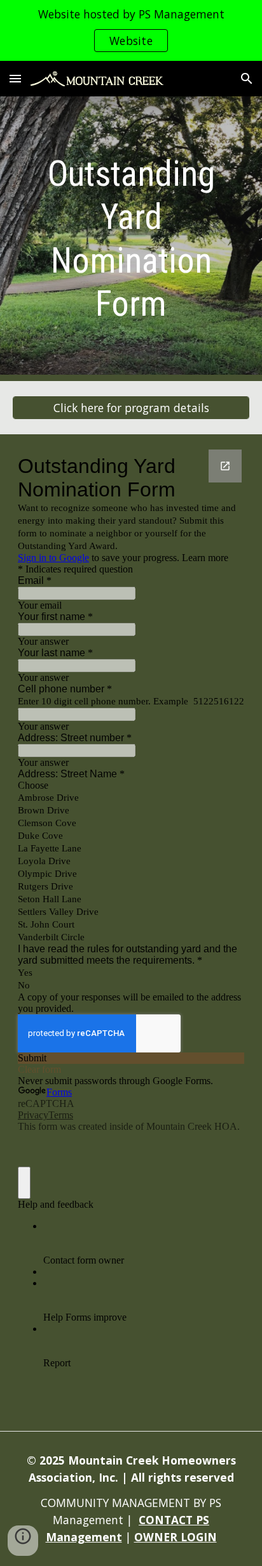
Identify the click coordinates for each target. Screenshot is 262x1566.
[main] (131, 238)
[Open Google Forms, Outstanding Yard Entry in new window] (225, 466)
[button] (15, 78)
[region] (131, 30)
